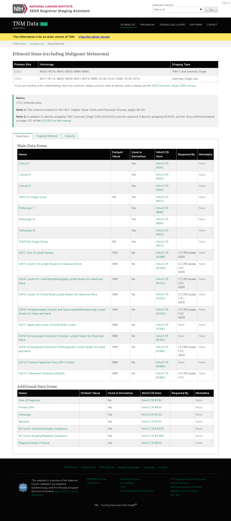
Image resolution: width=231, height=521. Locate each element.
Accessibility (127, 483)
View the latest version (94, 37)
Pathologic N (27, 219)
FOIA (123, 487)
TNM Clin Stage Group (33, 197)
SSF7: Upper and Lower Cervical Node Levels (47, 325)
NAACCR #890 (162, 221)
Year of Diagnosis (29, 400)
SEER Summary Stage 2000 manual (173, 85)
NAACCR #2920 (162, 296)
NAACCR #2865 (162, 375)
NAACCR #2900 (162, 266)
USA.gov (175, 494)
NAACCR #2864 (162, 364)
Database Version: (163, 5)
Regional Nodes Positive (34, 443)
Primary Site (26, 407)
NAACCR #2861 (162, 327)
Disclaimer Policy (130, 479)
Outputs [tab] (70, 136)
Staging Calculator (172, 24)
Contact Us (93, 483)
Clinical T (24, 163)
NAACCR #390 (152, 400)
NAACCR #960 (162, 188)
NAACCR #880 (162, 210)
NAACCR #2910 (162, 281)
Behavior (24, 422)
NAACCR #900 (162, 232)
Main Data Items (32, 145)
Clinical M (25, 186)
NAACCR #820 (152, 443)
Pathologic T (26, 208)
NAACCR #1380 (153, 436)
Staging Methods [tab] (47, 136)
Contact (212, 24)
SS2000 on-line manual (56, 121)
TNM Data (29, 23)
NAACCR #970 (162, 199)
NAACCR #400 (152, 407)
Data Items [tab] (22, 136)
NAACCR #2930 (162, 312)
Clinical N (24, 175)
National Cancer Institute (184, 491)
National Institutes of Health (186, 487)
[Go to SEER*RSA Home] (53, 9)
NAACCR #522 (152, 415)
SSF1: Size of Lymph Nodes (36, 253)
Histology (25, 415)
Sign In (226, 3)
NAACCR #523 (152, 422)
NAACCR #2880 (162, 255)
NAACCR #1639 (153, 429)
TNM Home (19, 44)
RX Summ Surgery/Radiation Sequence (43, 436)
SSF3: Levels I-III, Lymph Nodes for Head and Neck (50, 264)
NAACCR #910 (162, 244)
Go (211, 9)
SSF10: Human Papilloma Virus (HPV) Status (47, 362)
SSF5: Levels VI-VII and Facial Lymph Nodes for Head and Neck (58, 294)
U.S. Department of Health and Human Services (187, 481)
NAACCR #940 (162, 165)
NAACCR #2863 (162, 349)
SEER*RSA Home (97, 479)
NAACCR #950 (162, 177)
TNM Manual (147, 24)
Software (195, 24)
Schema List (128, 24)
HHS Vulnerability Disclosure (136, 491)
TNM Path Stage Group (33, 242)
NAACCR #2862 (162, 338)
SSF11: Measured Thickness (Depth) (42, 373)
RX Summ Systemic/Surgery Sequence (43, 429)
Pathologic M (27, 230)
